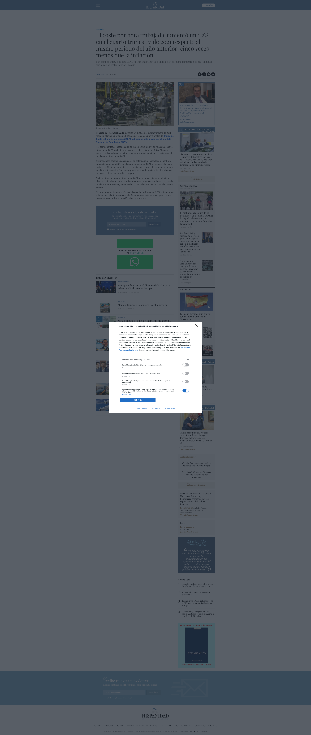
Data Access (155, 409)
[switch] (185, 364)
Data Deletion (142, 409)
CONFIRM (138, 400)
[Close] (197, 326)
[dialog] (155, 367)
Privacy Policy (169, 409)
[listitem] (155, 359)
